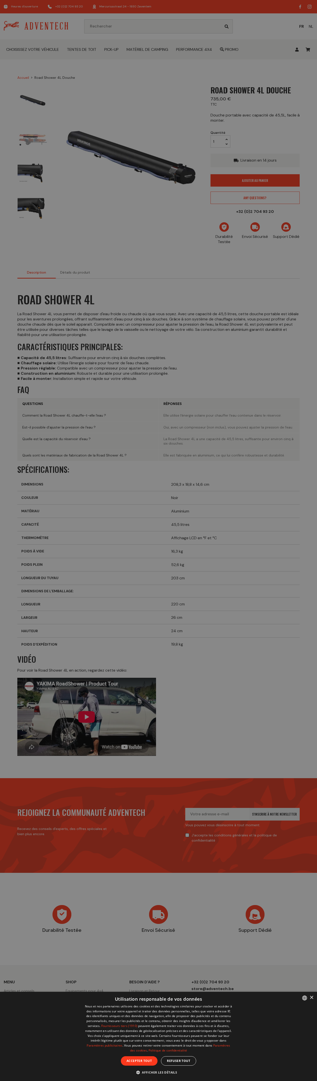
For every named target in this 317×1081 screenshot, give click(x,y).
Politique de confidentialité (168, 1050)
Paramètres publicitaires (104, 1045)
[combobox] (304, 998)
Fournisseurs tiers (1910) (119, 1026)
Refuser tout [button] (178, 1061)
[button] (158, 1072)
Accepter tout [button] (139, 1061)
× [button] (311, 997)
